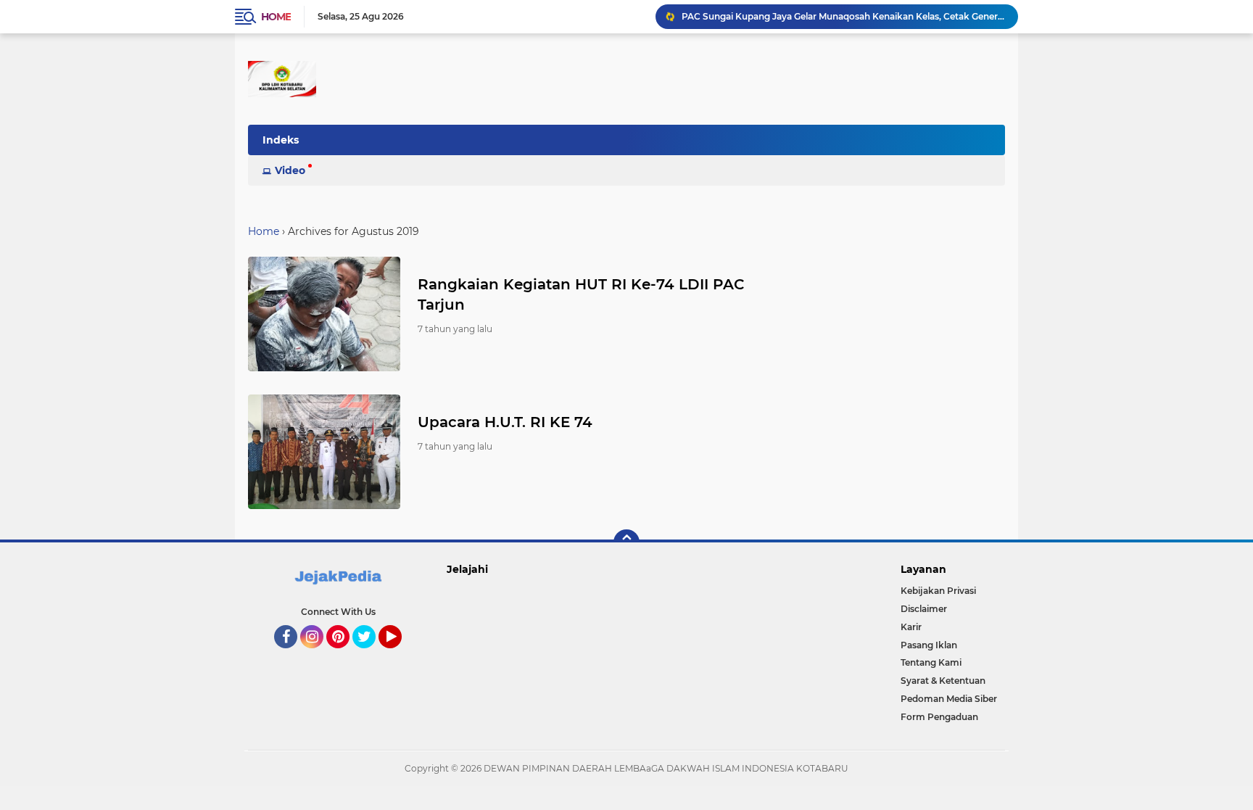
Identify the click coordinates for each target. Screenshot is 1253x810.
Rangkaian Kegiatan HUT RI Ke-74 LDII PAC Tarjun (581, 294)
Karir (911, 626)
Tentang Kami (931, 662)
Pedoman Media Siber (949, 698)
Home (276, 16)
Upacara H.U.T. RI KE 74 (505, 422)
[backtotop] (626, 542)
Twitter (370, 654)
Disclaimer (924, 608)
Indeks (280, 139)
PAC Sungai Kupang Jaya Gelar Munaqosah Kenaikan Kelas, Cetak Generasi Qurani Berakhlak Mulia (843, 16)
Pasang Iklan (929, 645)
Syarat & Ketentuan (943, 680)
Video (290, 170)
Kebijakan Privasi (938, 590)
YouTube (400, 654)
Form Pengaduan (939, 716)
